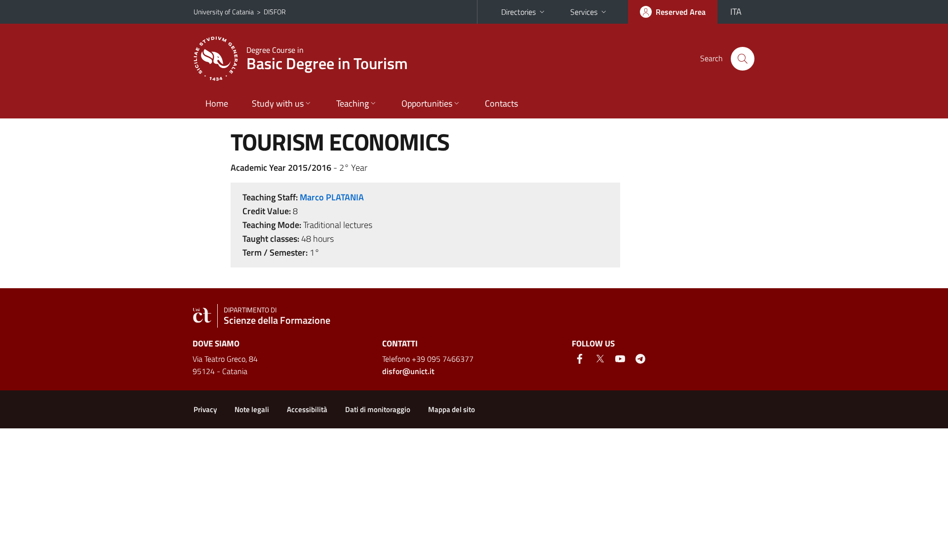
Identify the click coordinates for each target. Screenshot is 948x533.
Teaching (352, 103)
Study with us (278, 103)
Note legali (252, 409)
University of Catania (224, 11)
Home (216, 103)
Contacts (501, 103)
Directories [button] (518, 12)
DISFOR (275, 11)
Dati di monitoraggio (377, 409)
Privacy (205, 409)
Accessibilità (307, 409)
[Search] (742, 59)
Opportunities (426, 103)
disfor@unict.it (408, 371)
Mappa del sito (451, 409)
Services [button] (583, 12)
